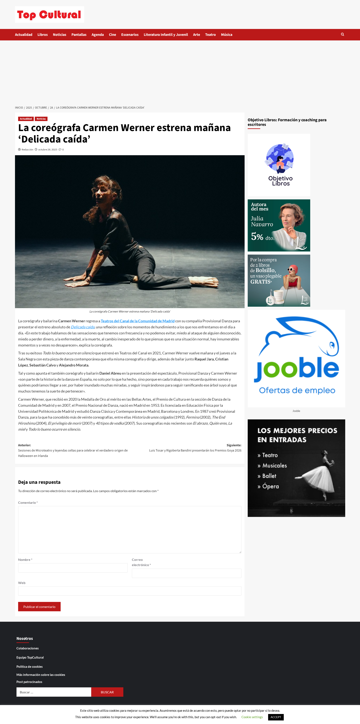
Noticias (59, 34)
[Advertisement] (180, 72)
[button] (342, 34)
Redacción (27, 149)
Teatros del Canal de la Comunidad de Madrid (138, 321)
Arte (196, 34)
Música (226, 34)
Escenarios (130, 34)
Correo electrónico (141, 562)
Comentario (28, 502)
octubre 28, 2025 (47, 149)
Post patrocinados (29, 682)
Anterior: (73, 450)
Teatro (210, 34)
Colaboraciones (27, 648)
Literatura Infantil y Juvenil (166, 34)
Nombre (25, 559)
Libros (43, 34)
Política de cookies (29, 666)
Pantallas (78, 34)
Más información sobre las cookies (40, 674)
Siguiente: (195, 448)
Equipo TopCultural (30, 657)
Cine (112, 34)
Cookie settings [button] (252, 717)
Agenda (98, 34)
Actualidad (23, 34)
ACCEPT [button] (276, 717)
